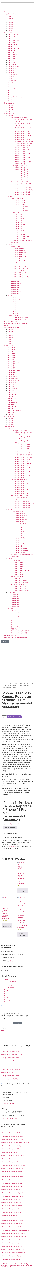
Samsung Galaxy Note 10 (22, 192)
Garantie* (13, 961)
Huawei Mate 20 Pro (21, 206)
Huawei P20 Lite (19, 230)
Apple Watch (12, 982)
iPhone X (10, 79)
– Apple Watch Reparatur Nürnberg (12, 1183)
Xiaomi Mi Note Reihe (18, 271)
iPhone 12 (11, 60)
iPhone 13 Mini (12, 54)
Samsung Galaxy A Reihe (19, 166)
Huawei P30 (18, 222)
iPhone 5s (11, 99)
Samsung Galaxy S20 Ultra (23, 143)
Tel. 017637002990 (8, 1104)
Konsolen (7, 994)
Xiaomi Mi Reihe (16, 246)
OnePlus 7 (14, 305)
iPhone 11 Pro (12, 68)
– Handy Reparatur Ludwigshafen (11, 1054)
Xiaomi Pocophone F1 (21, 269)
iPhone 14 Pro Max (14, 40)
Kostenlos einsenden (10, 321)
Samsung (11, 115)
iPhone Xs (11, 77)
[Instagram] (17, 1036)
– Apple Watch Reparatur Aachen (11, 1243)
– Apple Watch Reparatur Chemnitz (12, 1246)
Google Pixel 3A (16, 291)
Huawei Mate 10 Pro (20, 202)
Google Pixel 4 (15, 289)
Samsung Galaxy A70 (21, 170)
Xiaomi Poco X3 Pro (20, 267)
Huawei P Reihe (16, 212)
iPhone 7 (10, 87)
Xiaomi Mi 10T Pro (20, 253)
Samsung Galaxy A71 (21, 168)
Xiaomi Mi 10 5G (19, 248)
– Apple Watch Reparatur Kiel (10, 1240)
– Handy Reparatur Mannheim (10, 1051)
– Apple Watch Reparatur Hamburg (12, 1136)
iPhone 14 (11, 46)
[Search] (2, 1031)
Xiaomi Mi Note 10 (20, 275)
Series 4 (10, 24)
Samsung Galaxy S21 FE (22, 131)
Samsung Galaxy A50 (21, 176)
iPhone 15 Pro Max (14, 34)
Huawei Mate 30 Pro (21, 210)
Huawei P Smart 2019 (21, 234)
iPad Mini (11, 107)
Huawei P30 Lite (19, 224)
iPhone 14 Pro (12, 42)
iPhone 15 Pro (12, 36)
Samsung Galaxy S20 (21, 147)
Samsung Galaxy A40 (21, 180)
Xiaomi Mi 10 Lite (19, 251)
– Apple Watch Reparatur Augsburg (12, 1223)
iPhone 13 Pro (12, 50)
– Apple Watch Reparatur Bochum (11, 1189)
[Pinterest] (3, 1040)
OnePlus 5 (14, 309)
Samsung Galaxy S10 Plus (22, 149)
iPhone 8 (10, 83)
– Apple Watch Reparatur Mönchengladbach (15, 1230)
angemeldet (12, 846)
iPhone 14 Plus (12, 44)
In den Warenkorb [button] (22, 890)
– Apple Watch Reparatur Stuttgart (12, 1146)
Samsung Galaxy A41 (21, 178)
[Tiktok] (22, 1036)
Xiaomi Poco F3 (19, 265)
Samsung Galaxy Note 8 (22, 194)
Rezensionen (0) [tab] (9, 827)
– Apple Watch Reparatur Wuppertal (12, 1193)
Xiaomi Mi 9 (18, 259)
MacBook (11, 988)
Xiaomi (10, 244)
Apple (7, 684)
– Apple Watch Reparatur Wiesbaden (12, 1227)
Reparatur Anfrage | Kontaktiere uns (15, 323)
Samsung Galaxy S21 (21, 137)
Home (6, 12)
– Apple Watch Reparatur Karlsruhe (12, 1206)
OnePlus (10, 295)
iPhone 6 (10, 95)
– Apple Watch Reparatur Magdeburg (13, 1165)
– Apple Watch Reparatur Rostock (12, 1256)
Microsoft (7, 996)
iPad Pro (10, 109)
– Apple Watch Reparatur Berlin (11, 1133)
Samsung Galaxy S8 (20, 159)
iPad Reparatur (9, 103)
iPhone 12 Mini (12, 62)
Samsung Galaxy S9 (20, 155)
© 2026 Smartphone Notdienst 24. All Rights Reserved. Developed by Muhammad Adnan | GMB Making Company (17, 1265)
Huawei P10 (18, 232)
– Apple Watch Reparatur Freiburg (12, 1168)
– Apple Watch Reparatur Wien (10, 1259)
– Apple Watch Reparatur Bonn (10, 1199)
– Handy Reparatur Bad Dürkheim (11, 1079)
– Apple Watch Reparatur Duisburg (12, 1186)
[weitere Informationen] (9, 1118)
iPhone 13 (11, 52)
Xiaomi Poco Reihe (17, 263)
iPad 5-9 (10, 105)
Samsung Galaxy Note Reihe (20, 182)
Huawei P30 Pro (19, 220)
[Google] (12, 1036)
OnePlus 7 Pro (15, 303)
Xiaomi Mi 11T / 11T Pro (21, 257)
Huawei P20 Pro (19, 226)
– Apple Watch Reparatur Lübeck (11, 1209)
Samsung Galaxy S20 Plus (22, 145)
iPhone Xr (11, 72)
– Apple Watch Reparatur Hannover (12, 1180)
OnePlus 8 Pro (15, 299)
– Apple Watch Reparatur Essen (11, 1159)
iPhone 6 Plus (12, 93)
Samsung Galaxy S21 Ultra (22, 133)
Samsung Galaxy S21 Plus (22, 135)
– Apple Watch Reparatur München (12, 1139)
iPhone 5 (10, 101)
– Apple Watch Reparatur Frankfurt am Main (15, 1142)
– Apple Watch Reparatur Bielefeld (12, 1196)
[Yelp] (31, 1036)
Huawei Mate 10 (19, 200)
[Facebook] (3, 1036)
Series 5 (10, 22)
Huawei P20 (18, 228)
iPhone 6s (11, 91)
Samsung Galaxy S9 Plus (22, 153)
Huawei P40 (18, 216)
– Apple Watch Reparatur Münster (11, 1202)
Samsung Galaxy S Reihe (19, 117)
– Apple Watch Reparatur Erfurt (11, 1215)
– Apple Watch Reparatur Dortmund (12, 1155)
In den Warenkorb (14, 717)
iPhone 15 (11, 38)
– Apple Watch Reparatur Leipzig (11, 1152)
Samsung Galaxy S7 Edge (22, 162)
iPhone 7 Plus (12, 85)
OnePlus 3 (14, 311)
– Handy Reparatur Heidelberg (10, 1058)
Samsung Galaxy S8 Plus (22, 157)
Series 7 (10, 16)
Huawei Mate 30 (19, 208)
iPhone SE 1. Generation (15, 97)
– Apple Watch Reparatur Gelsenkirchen (13, 1233)
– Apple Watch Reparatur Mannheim (12, 1220)
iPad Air (10, 111)
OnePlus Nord (15, 313)
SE (8, 20)
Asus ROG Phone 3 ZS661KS (20, 319)
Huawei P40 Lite (19, 218)
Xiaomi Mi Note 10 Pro (21, 273)
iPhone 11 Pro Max (13, 66)
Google (6, 990)
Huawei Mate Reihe (17, 198)
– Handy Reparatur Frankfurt (10, 1061)
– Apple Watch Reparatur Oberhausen (13, 1253)
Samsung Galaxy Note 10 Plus (24, 190)
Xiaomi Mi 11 (18, 255)
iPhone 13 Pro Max (14, 48)
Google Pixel (12, 279)
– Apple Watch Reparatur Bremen (11, 1162)
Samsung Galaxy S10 (21, 151)
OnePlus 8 (14, 301)
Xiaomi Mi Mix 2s (19, 261)
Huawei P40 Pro (19, 214)
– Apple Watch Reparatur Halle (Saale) (13, 1249)
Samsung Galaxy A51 (21, 174)
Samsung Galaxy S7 (20, 164)
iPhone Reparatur (9, 32)
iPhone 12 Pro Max (14, 56)
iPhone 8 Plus (12, 81)
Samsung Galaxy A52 (21, 172)
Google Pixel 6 (15, 281)
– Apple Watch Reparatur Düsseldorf (12, 1149)
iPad (9, 984)
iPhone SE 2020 (13, 64)
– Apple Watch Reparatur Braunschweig (13, 1236)
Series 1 (10, 30)
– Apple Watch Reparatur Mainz (11, 1212)
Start (3, 684)
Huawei (10, 196)
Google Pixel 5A (16, 283)
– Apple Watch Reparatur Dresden (12, 1176)
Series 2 (10, 28)
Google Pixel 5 (15, 285)
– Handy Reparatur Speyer (9, 1072)
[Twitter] (26, 1036)
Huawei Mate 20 (19, 204)
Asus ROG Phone (13, 315)
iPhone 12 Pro (12, 58)
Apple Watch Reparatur (11, 14)
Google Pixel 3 (15, 293)
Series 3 (10, 26)
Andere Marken (9, 113)
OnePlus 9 (14, 297)
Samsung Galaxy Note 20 (22, 188)
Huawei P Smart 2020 (21, 236)
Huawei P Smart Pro (20, 238)
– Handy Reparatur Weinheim (10, 1076)
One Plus (7, 998)
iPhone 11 (11, 70)
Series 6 (10, 18)
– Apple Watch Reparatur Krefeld (11, 1172)
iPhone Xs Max (12, 75)
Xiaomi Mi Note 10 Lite (21, 277)
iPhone (12, 684)
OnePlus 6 (14, 307)
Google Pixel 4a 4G (17, 287)
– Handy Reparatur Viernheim (10, 1069)
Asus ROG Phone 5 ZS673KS (20, 317)
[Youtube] (8, 1036)
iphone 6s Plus (12, 89)
